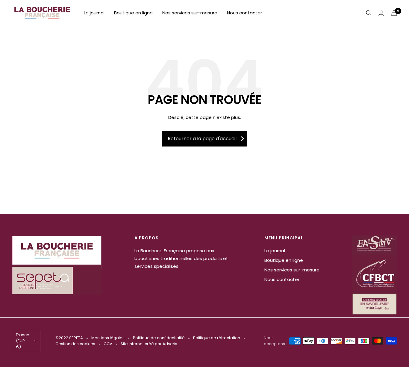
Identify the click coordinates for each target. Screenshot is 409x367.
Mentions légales (108, 338)
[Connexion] (381, 13)
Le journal (94, 13)
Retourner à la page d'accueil (202, 138)
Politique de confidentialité (159, 338)
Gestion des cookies (75, 344)
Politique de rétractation (216, 338)
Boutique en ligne (133, 13)
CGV (108, 344)
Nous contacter (244, 13)
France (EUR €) (22, 341)
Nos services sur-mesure (189, 13)
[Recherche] (368, 13)
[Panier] (394, 13)
